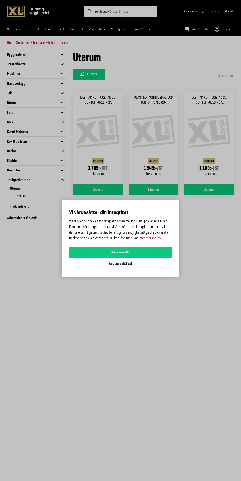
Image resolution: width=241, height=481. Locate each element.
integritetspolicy (150, 238)
